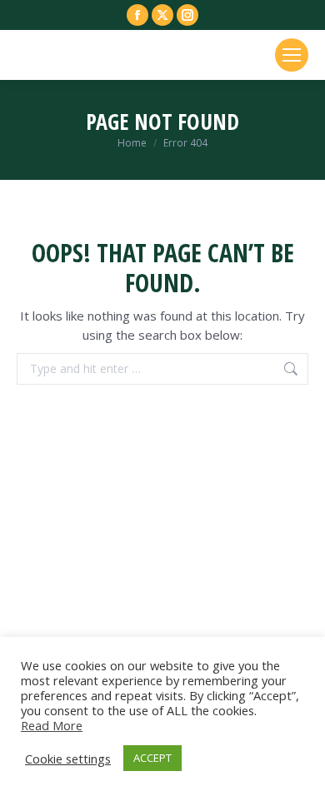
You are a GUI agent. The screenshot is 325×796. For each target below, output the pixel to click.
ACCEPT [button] (152, 757)
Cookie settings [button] (68, 758)
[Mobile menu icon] (291, 55)
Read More (51, 725)
